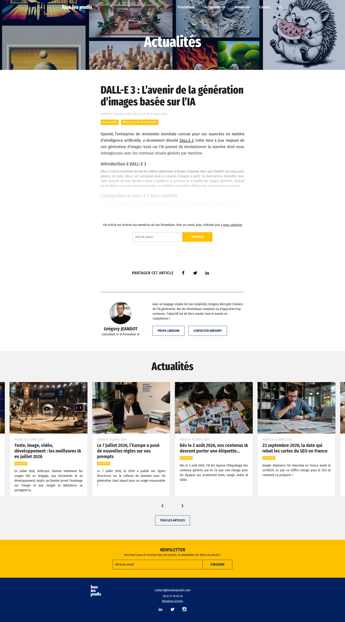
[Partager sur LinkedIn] (207, 273)
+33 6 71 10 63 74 (172, 596)
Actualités (242, 7)
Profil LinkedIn (168, 331)
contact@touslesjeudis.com (172, 590)
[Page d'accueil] (77, 7)
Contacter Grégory (207, 331)
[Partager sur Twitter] (195, 273)
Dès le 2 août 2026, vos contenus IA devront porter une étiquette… (214, 448)
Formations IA (214, 7)
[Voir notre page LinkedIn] (160, 609)
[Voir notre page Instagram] (184, 609)
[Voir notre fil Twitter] (172, 609)
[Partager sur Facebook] (183, 273)
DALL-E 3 (186, 140)
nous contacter (232, 225)
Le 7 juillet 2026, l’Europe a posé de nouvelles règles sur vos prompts (128, 451)
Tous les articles (172, 520)
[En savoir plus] (48, 407)
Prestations (186, 7)
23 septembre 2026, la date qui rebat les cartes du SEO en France (294, 448)
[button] (162, 506)
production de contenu (140, 122)
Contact (265, 7)
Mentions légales (172, 601)
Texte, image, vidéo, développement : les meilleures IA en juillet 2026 (47, 451)
